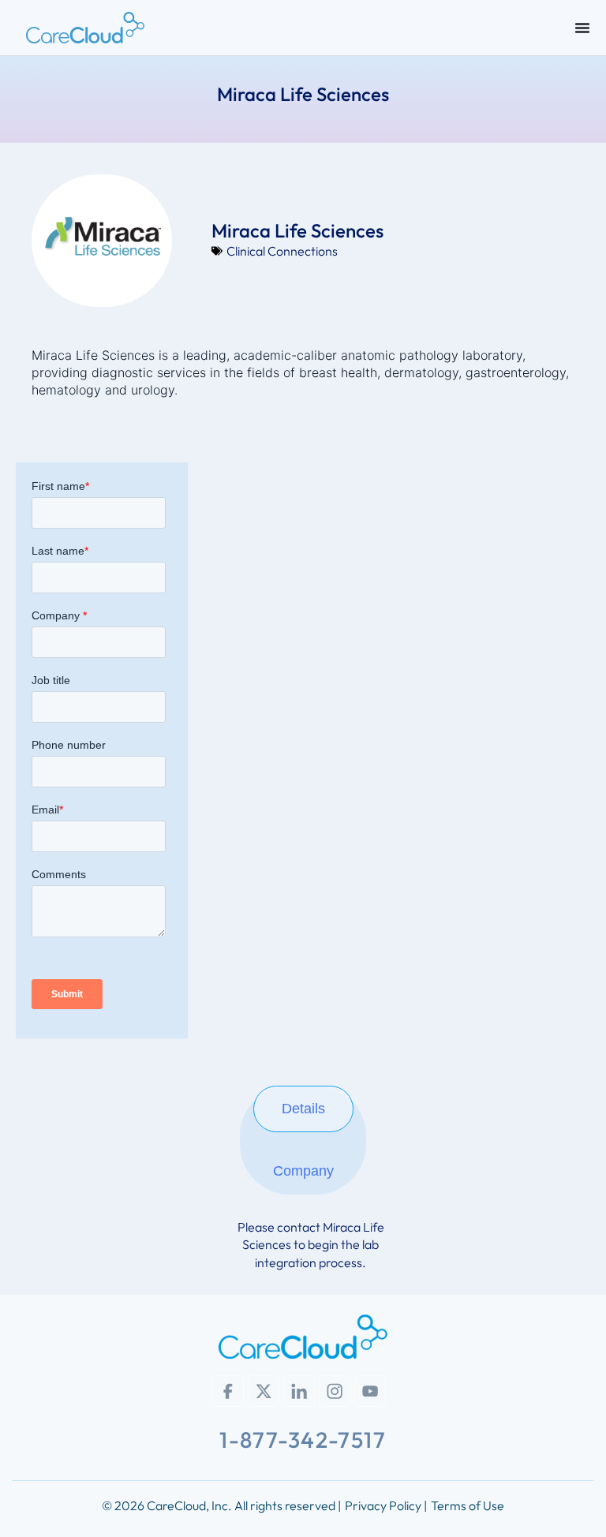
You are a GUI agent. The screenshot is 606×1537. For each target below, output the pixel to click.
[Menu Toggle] (582, 28)
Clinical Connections (282, 251)
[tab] (303, 1109)
